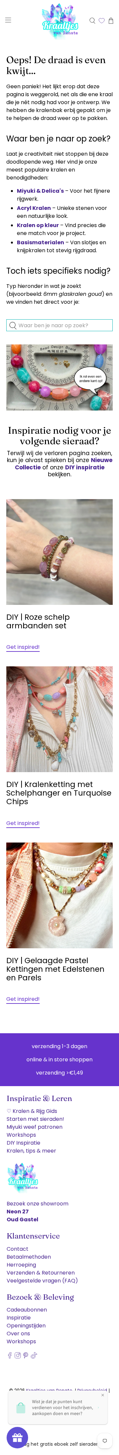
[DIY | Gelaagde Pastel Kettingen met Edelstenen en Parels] (59, 895)
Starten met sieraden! (35, 1119)
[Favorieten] (101, 21)
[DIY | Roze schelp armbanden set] (59, 552)
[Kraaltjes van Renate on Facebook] (10, 1357)
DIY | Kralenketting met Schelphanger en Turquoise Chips (58, 793)
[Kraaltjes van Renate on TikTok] (34, 1357)
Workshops (21, 1135)
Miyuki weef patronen (34, 1127)
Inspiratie (19, 1317)
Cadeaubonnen (27, 1310)
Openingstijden (26, 1325)
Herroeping (21, 1265)
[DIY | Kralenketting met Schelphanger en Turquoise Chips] (59, 719)
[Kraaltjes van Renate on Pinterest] (25, 1357)
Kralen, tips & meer (31, 1151)
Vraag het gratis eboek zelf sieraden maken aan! (59, 1444)
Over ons (18, 1333)
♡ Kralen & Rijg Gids (32, 1111)
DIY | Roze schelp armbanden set (38, 621)
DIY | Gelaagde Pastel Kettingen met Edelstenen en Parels (55, 969)
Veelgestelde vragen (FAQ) (42, 1280)
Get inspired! (23, 647)
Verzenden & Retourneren (41, 1273)
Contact (17, 1249)
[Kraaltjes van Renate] (59, 21)
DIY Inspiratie (23, 1143)
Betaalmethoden (29, 1257)
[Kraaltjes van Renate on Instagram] (18, 1357)
